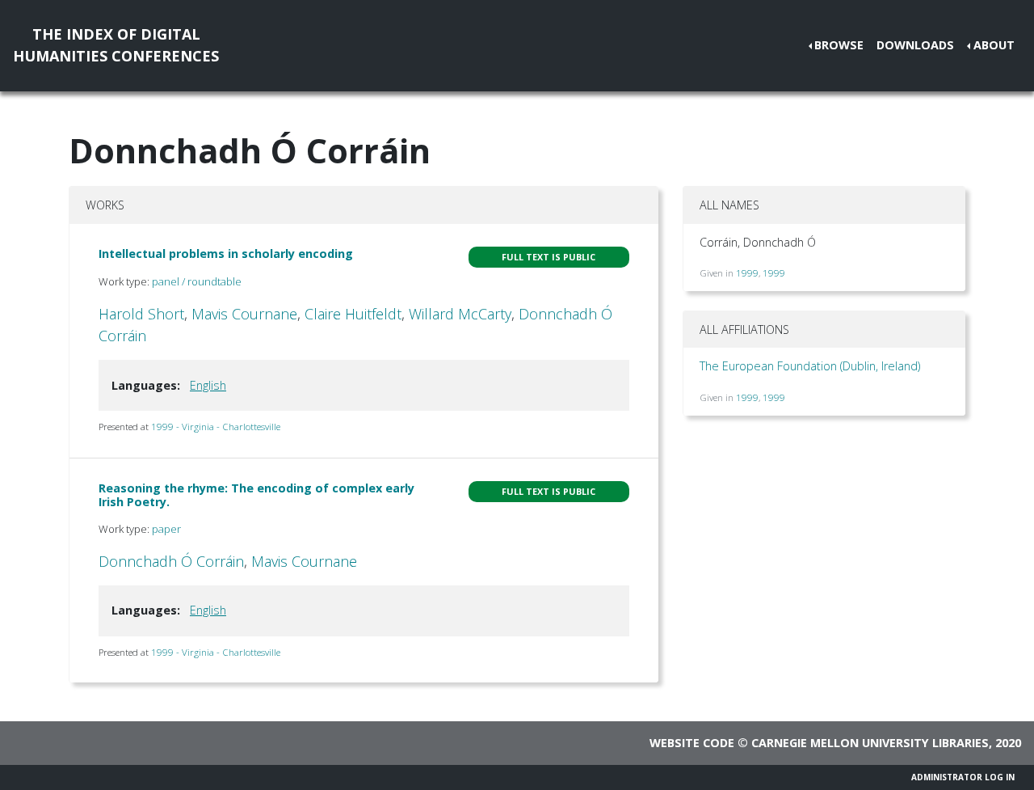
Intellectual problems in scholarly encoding (226, 253)
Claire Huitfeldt (353, 313)
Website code (691, 742)
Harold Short (141, 313)
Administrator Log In (963, 777)
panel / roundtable (197, 281)
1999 (747, 273)
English (208, 385)
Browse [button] (839, 45)
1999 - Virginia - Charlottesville (215, 426)
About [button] (994, 45)
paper (166, 529)
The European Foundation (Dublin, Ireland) (810, 366)
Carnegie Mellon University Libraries (870, 742)
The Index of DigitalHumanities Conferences (116, 44)
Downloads (915, 45)
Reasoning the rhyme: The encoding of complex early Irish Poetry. (256, 494)
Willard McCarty (460, 313)
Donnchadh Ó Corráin (171, 561)
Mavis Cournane (244, 313)
